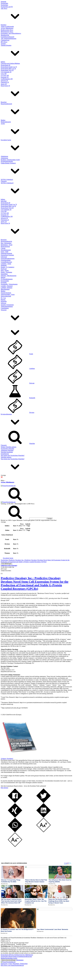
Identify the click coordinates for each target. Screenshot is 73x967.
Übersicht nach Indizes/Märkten (10, 63)
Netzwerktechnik (6, 296)
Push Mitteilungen (6, 563)
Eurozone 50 (4, 77)
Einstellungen (5, 454)
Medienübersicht (6, 122)
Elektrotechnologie (6, 253)
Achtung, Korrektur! (7, 758)
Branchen (4, 102)
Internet (3, 277)
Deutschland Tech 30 (7, 70)
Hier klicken (4, 787)
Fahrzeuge (4, 257)
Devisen (31, 412)
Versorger (4, 310)
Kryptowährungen (6, 414)
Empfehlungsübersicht (7, 37)
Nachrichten (4, 3)
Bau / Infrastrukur (6, 243)
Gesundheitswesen (6, 262)
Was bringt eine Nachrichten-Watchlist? (12, 455)
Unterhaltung (5, 308)
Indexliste (4, 201)
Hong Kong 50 (5, 85)
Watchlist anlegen (6, 457)
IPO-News (4, 42)
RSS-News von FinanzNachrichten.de (12, 965)
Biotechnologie (5, 246)
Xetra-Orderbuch (15, 955)
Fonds (31, 354)
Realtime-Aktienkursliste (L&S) (10, 160)
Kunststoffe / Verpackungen (9, 284)
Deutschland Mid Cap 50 (8, 68)
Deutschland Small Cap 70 (9, 67)
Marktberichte (5, 35)
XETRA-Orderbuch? (7, 183)
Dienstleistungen (6, 250)
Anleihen (32, 368)
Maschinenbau (5, 289)
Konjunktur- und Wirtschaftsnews (11, 33)
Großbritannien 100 (7, 79)
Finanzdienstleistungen (7, 258)
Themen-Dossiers (6, 45)
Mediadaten (19, 960)
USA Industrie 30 (6, 72)
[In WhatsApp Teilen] (15, 831)
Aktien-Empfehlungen (19, 956)
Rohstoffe (4, 301)
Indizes (3, 62)
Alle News (4, 8)
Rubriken (3, 25)
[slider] (3, 572)
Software (3, 303)
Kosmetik (4, 282)
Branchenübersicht (6, 104)
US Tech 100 (5, 75)
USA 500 (3, 74)
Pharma (3, 299)
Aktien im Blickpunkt (7, 26)
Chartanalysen (5, 40)
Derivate (31, 383)
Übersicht (4, 181)
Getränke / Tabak (6, 263)
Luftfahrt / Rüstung (6, 287)
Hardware (4, 269)
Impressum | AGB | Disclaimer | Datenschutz (14, 963)
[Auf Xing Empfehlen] (15, 817)
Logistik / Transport (7, 286)
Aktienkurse (4, 156)
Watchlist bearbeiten (7, 452)
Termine (3, 43)
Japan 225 (4, 84)
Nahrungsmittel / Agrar (8, 294)
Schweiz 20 (4, 80)
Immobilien (4, 274)
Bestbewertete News (7, 30)
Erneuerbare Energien (7, 255)
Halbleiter (4, 265)
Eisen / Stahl (4, 251)
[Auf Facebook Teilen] (15, 802)
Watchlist (32, 443)
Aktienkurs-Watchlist (7, 450)
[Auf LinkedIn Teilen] (43, 817)
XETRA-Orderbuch (7, 179)
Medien (3, 120)
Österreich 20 (5, 82)
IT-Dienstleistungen (7, 279)
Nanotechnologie (6, 293)
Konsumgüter (5, 281)
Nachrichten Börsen (7, 956)
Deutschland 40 (5, 65)
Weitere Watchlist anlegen (8, 447)
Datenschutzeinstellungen (9, 960)
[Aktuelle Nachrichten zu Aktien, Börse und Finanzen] (8, 485)
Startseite (3, 1)
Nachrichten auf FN (7, 7)
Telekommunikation (7, 306)
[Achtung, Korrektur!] (19, 757)
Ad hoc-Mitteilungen (7, 28)
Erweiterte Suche (6, 140)
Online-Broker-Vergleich (8, 163)
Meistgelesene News (7, 31)
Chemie (3, 248)
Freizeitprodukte (6, 260)
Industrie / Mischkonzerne (8, 275)
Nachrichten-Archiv (11, 958)
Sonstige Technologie (7, 305)
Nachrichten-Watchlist (7, 448)
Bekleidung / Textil (6, 245)
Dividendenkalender (7, 161)
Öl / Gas (3, 298)
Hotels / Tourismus (6, 272)
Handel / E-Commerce (7, 267)
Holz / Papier (5, 270)
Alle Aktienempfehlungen (8, 38)
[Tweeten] (43, 802)
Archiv (3, 123)
